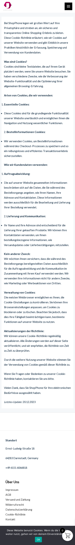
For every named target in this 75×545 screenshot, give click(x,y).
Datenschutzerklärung (18, 509)
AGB (8, 494)
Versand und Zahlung (17, 499)
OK (38, 539)
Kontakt (10, 519)
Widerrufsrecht (14, 504)
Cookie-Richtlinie (15, 514)
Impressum (11, 489)
